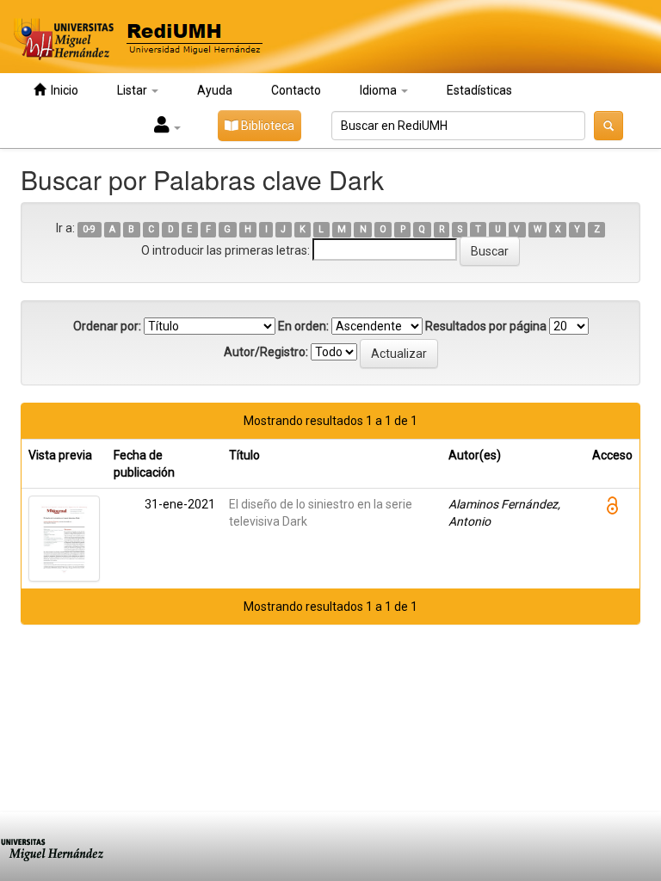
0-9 (89, 229)
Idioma (379, 90)
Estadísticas (479, 90)
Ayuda (214, 90)
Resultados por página (486, 326)
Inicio (62, 90)
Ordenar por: (107, 326)
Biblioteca (266, 125)
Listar (133, 90)
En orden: (303, 326)
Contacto (296, 90)
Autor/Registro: (266, 352)
